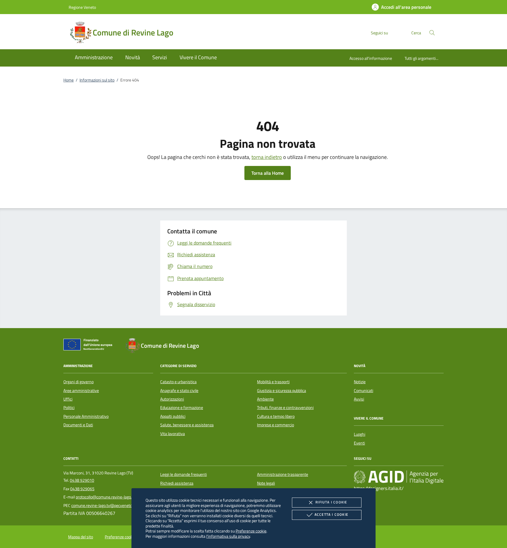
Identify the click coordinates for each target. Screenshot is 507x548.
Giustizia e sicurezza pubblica (281, 390)
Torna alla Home (267, 173)
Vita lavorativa (172, 433)
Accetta (331, 514)
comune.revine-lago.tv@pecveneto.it (103, 505)
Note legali (266, 483)
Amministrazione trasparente (282, 474)
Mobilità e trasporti (273, 382)
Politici (69, 407)
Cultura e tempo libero (276, 416)
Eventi (359, 443)
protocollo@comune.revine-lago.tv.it (107, 497)
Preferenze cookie (251, 531)
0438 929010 (82, 480)
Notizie (360, 382)
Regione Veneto (82, 7)
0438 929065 (82, 489)
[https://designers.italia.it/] (399, 477)
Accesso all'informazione (370, 58)
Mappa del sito (80, 537)
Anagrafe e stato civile (179, 390)
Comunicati (363, 390)
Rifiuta (331, 502)
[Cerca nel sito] (432, 32)
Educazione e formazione (181, 407)
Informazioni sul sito (97, 80)
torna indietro (266, 157)
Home (68, 80)
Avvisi (359, 399)
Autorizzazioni (172, 399)
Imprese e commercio (275, 425)
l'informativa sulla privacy (228, 536)
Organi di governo (78, 382)
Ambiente (265, 399)
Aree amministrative (81, 390)
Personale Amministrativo (86, 416)
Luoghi (359, 434)
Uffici (67, 399)
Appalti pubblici (172, 416)
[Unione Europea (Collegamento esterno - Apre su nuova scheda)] (89, 345)
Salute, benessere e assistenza (187, 425)
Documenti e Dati (78, 425)
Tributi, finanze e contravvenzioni (285, 407)
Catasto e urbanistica (178, 382)
